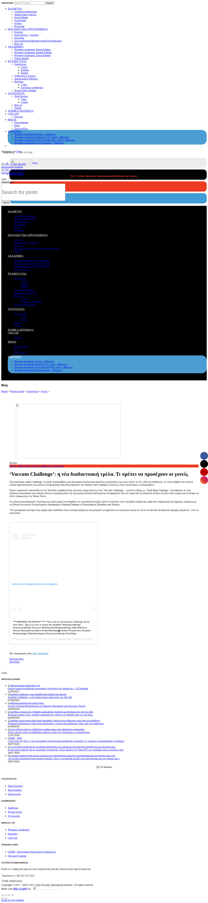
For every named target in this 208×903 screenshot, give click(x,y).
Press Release (21, 122)
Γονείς (24, 67)
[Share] (6, 895)
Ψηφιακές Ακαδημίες (19, 829)
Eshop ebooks (21, 58)
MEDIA (12, 119)
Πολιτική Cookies (17, 856)
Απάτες (18, 23)
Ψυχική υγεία (17, 391)
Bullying (18, 81)
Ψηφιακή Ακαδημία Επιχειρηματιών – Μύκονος (39, 143)
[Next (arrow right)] (6, 898)
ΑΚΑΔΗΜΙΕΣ (15, 46)
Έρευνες (18, 116)
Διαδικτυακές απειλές (25, 14)
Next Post (14, 662)
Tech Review (21, 96)
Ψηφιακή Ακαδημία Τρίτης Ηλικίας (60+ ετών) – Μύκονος (44, 140)
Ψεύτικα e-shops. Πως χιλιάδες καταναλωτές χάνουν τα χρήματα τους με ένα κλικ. (50, 714)
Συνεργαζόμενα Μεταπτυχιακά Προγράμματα (37, 40)
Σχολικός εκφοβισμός (32, 87)
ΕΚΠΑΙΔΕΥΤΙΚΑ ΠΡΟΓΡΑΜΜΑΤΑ (28, 29)
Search (49, 3)
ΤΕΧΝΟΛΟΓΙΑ (16, 93)
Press (17, 125)
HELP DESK (16, 174)
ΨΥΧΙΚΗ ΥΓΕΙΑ (17, 61)
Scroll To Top (8, 900)
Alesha (62, 638)
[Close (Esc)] (2, 895)
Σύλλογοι (19, 37)
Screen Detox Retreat (25, 90)
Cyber (24, 84)
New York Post (40, 653)
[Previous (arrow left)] (2, 898)
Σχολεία (18, 32)
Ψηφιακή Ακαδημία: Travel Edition (32, 55)
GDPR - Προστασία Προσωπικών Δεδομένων (32, 851)
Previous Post (16, 659)
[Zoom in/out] (12, 895)
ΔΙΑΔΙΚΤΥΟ (15, 8)
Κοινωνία (19, 26)
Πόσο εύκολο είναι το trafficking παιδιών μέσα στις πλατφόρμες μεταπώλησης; (49, 732)
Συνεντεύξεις (21, 128)
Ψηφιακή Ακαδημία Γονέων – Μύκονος (34, 134)
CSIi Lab (12, 837)
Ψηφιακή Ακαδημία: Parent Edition (32, 49)
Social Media (21, 17)
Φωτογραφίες (15, 790)
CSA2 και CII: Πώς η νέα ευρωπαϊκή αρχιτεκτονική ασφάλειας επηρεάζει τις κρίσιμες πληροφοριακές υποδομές (66, 741)
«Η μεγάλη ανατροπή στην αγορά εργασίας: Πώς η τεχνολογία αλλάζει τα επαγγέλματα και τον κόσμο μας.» (64, 758)
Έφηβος (25, 70)
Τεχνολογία (14, 816)
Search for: (7, 2)
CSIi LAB (13, 113)
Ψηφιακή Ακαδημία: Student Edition (33, 52)
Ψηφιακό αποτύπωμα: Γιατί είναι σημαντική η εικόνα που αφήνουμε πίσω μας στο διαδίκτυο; (56, 723)
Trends (17, 108)
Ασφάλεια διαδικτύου (25, 11)
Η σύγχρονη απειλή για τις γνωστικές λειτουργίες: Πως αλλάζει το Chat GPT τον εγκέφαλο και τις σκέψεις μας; (66, 749)
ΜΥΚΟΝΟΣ (14, 131)
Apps (23, 99)
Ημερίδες (13, 833)
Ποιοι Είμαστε (15, 786)
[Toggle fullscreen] (9, 895)
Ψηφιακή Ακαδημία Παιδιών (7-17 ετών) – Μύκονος (41, 137)
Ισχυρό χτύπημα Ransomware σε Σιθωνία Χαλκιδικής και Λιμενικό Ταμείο (46, 706)
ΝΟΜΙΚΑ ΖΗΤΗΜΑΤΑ (21, 110)
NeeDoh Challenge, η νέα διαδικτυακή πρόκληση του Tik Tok (40, 697)
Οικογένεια (20, 64)
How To (18, 43)
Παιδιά (24, 73)
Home (4, 391)
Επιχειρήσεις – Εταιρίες (26, 35)
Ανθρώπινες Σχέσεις (24, 75)
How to (18, 105)
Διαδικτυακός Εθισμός (26, 78)
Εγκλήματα (20, 20)
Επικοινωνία (14, 794)
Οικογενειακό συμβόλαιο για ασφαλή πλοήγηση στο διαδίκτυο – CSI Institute (48, 688)
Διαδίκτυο (46, 466)
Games (24, 102)
